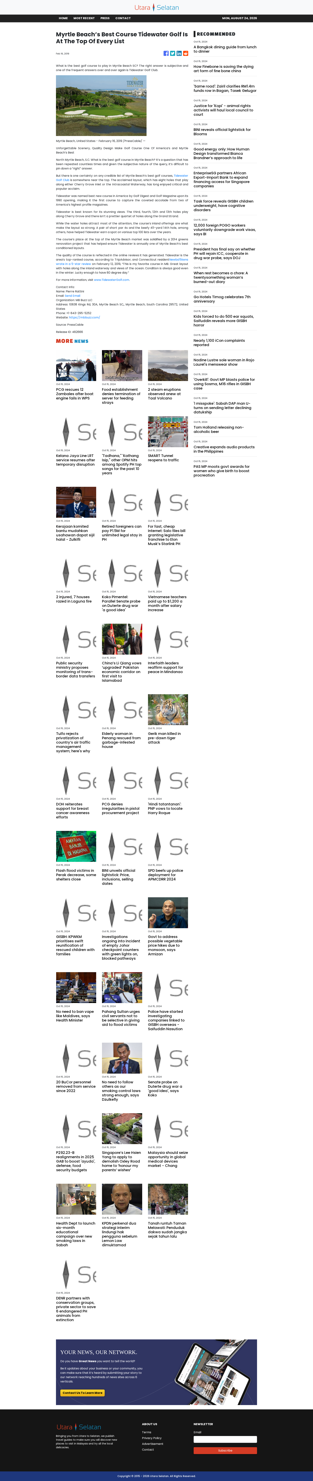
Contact (148, 1450)
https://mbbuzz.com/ (84, 317)
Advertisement (152, 1444)
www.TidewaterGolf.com (111, 280)
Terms (146, 1432)
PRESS (105, 18)
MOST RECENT (84, 18)
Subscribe (225, 1450)
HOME (63, 18)
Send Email (72, 296)
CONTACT (123, 18)
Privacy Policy (152, 1438)
